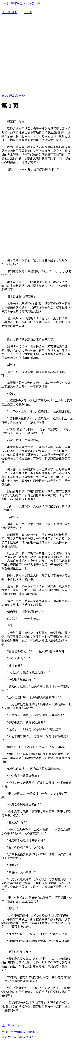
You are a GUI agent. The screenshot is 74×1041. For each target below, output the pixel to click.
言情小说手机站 (13, 3)
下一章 (28, 12)
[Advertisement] (37, 54)
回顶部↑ (31, 1036)
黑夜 (11, 95)
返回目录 (20, 1032)
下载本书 (32, 1032)
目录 (14, 12)
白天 (5, 95)
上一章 (6, 12)
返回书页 (7, 1032)
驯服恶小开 (33, 3)
